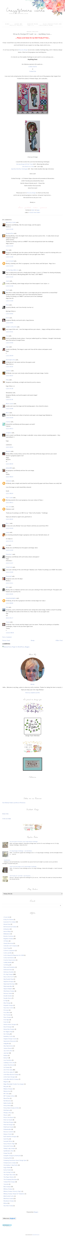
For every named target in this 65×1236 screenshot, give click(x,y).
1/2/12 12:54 (9, 266)
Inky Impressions (8, 1046)
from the (6, 1022)
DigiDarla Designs (9, 981)
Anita (7, 587)
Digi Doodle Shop (8, 979)
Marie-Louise (9, 403)
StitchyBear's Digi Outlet (11, 1165)
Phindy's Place (8, 1112)
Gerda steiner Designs (10, 1024)
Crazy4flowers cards (25, 10)
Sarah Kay (6, 1139)
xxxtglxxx (8, 432)
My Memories (7, 1101)
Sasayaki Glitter (8, 1141)
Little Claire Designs (9, 1077)
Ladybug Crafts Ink (9, 1062)
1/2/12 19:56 (9, 342)
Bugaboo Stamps (8, 938)
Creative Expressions (10, 960)
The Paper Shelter (9, 1177)
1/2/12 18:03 (9, 322)
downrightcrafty (10, 359)
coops (7, 532)
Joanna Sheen (7, 1048)
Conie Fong (7, 948)
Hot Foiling (7, 1034)
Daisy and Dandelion (9, 967)
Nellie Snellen (7, 1103)
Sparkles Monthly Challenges (19, 169)
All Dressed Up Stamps (10, 926)
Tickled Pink (32, 71)
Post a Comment (7, 637)
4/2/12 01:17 (9, 618)
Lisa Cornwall (9, 261)
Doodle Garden (8, 996)
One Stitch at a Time (28, 166)
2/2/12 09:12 (9, 502)
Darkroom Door (8, 969)
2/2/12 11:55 (9, 541)
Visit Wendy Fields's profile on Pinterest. (14, 802)
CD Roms (6, 941)
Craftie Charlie (32, 66)
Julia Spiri (6, 1053)
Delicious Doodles (9, 972)
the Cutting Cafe (8, 1172)
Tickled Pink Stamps (34, 212)
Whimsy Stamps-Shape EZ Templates (14, 1194)
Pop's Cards (9, 497)
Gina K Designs (8, 1027)
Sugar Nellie (7, 1167)
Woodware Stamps (9, 1201)
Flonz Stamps (7, 1017)
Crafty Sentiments (9, 957)
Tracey (8, 622)
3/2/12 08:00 (9, 603)
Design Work (32, 24)
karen (7, 318)
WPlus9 (6, 1203)
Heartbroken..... (8, 860)
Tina (7, 336)
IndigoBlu (6, 1043)
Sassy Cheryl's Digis (9, 1143)
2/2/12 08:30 (9, 493)
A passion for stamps (9, 922)
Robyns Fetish (8, 1134)
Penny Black (7, 1105)
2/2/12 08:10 (9, 477)
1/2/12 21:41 (9, 399)
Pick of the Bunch (9, 1117)
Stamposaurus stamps (10, 1163)
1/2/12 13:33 (9, 277)
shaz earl (8, 506)
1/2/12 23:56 (9, 417)
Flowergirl (9, 576)
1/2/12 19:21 (9, 332)
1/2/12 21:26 (9, 388)
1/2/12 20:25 (9, 366)
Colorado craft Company (10, 945)
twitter (35, 207)
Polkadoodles (7, 1129)
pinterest (43, 207)
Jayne (7, 281)
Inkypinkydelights (11, 598)
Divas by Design (23, 50)
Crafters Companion (9, 950)
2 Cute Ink (6, 917)
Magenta (6, 1081)
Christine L (9, 554)
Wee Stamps (7, 1186)
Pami (7, 250)
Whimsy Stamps (8, 1189)
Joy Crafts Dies (8, 1050)
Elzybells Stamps (8, 1005)
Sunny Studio (7, 1170)
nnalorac (8, 370)
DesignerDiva (10, 233)
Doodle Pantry (8, 998)
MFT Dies (6, 1093)
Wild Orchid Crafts (9, 1196)
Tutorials (6, 1184)
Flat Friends (7, 1015)
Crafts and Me (8, 953)
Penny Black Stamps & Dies (11, 1108)
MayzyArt (6, 1086)
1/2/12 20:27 (9, 375)
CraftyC (8, 421)
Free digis (6, 1019)
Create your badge (6, 818)
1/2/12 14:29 (9, 301)
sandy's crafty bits (11, 327)
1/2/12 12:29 (9, 229)
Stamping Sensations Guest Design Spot (15, 1160)
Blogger (36, 1212)
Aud (7, 545)
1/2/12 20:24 (9, 355)
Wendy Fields (5, 813)
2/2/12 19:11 (9, 583)
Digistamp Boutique (9, 984)
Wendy (32, 684)
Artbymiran (7, 929)
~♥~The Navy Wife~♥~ (12, 270)
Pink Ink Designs (8, 1124)
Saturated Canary (8, 1146)
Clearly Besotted (8, 943)
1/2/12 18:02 (9, 313)
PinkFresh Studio (8, 1127)
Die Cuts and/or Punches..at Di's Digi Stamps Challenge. (24, 841)
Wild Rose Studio (8, 1198)
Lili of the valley (8, 1070)
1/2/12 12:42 (9, 257)
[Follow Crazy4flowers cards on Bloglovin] (9, 1219)
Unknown (8, 481)
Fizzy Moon (7, 1012)
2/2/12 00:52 (9, 447)
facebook (28, 207)
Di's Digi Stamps (8, 974)
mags (7, 347)
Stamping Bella (8, 1158)
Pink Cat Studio (8, 1120)
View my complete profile (32, 692)
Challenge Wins (46, 25)
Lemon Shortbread (9, 1065)
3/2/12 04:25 (9, 594)
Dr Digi (5, 1000)
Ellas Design (7, 1003)
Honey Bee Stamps (9, 1029)
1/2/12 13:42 (9, 286)
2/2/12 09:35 (9, 519)
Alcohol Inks (7, 924)
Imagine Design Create (10, 1038)
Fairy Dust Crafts (8, 1007)
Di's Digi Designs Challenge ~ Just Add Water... (21, 851)
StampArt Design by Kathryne (12, 1155)
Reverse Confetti (8, 1132)
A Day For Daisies (8, 919)
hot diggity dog (8, 1031)
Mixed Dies (7, 1098)
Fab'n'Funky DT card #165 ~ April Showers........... (22, 875)
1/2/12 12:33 (9, 246)
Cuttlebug (6, 965)
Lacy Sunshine (8, 1060)
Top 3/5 (31, 25)
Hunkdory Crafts (8, 1036)
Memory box (7, 1091)
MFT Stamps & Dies (9, 1096)
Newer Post (6, 640)
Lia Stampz (7, 1067)
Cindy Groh (9, 567)
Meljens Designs (8, 1089)
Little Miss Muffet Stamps (11, 1079)
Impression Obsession (10, 1041)
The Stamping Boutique (10, 1179)
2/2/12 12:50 (9, 550)
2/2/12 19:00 (9, 572)
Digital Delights (8, 988)
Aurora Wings (7, 931)
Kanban (6, 1055)
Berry (7, 412)
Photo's (6, 1115)
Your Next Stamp (8, 1205)
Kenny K (6, 1058)
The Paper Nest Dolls (10, 1174)
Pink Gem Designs (9, 1122)
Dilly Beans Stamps (9, 991)
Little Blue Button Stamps (11, 1074)
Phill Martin (7, 1110)
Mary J (8, 523)
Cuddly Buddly (8, 962)
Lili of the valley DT (9, 1072)
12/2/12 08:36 (10, 632)
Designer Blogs (35, 1234)
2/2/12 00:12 (9, 428)
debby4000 (9, 468)
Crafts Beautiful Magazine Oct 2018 (14, 955)
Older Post (59, 640)
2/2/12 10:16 (9, 528)
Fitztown (6, 1010)
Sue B (8, 290)
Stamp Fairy (7, 1153)
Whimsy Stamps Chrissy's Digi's (12, 1191)
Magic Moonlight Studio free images (14, 1084)
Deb (7, 607)
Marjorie (8, 451)
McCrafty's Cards (11, 222)
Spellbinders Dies (8, 1151)
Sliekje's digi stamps (9, 1148)
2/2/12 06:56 (9, 464)
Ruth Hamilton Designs (10, 1136)
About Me (18, 24)
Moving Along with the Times (24, 164)
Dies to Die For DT (9, 976)
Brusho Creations (9, 936)
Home (7, 24)
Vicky (7, 305)
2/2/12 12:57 (9, 563)
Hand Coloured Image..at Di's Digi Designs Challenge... (23, 866)
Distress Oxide (8, 993)
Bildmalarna (7, 934)
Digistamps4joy (8, 986)
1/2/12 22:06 (9, 408)
